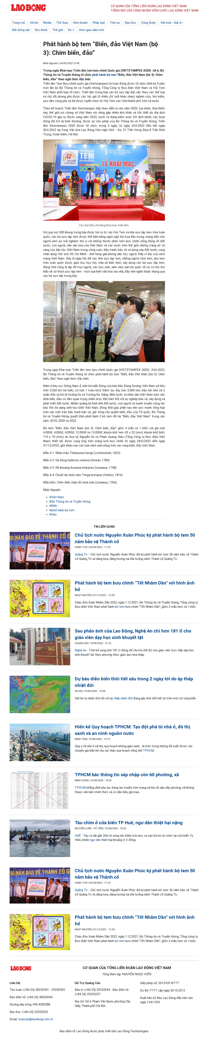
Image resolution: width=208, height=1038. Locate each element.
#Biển (53, 506)
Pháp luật (98, 22)
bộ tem (120, 606)
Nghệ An (80, 650)
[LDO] (40, 551)
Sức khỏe (41, 30)
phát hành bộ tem (104, 75)
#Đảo (53, 514)
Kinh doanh (80, 22)
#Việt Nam (56, 497)
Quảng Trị (81, 554)
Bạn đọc (130, 22)
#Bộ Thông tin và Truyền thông (69, 501)
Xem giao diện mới (91, 30)
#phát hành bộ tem (61, 510)
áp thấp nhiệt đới (121, 698)
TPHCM (148, 750)
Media (47, 22)
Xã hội (34, 22)
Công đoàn (148, 22)
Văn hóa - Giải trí (171, 22)
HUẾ (78, 835)
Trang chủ (18, 22)
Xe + (71, 30)
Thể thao (62, 22)
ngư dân (95, 840)
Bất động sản (21, 30)
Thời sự (115, 22)
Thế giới (57, 30)
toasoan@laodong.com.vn (35, 1019)
